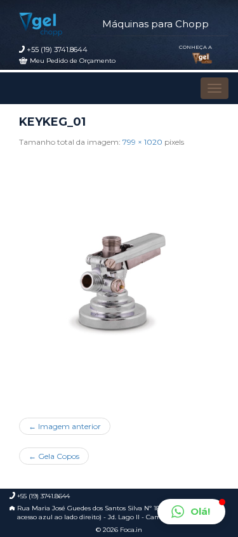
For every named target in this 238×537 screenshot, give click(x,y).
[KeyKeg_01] (119, 277)
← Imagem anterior (65, 426)
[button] (191, 511)
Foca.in (131, 530)
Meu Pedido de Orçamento (73, 60)
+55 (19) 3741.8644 (57, 49)
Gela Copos (54, 456)
